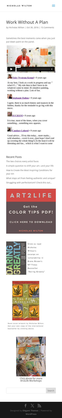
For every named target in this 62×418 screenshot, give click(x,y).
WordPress (31, 414)
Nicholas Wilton (16, 27)
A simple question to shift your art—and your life (29, 165)
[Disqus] (31, 109)
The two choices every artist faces (22, 161)
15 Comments (47, 27)
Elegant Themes (30, 410)
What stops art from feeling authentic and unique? (30, 178)
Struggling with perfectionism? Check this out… (29, 182)
